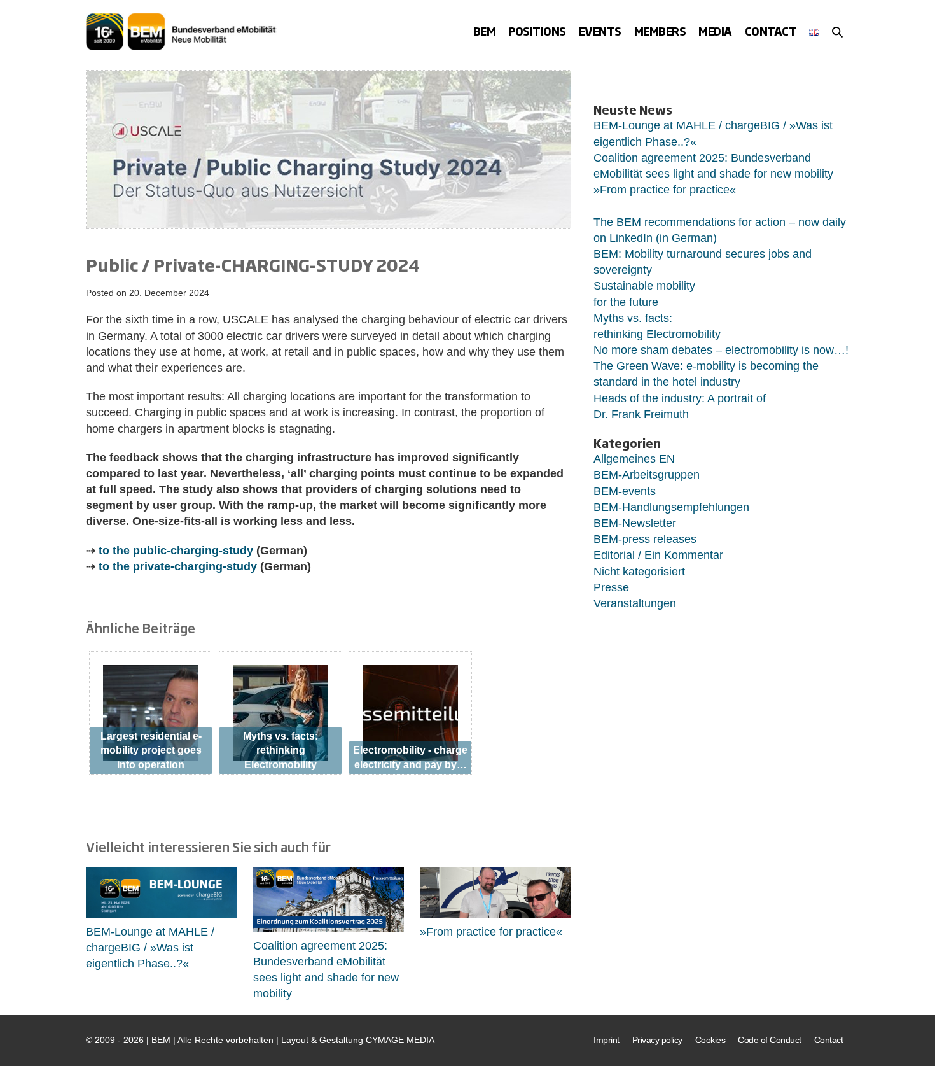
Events (600, 31)
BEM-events (624, 491)
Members (660, 31)
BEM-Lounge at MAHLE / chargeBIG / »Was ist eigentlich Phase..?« (150, 947)
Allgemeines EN (634, 458)
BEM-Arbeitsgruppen (646, 474)
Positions (537, 31)
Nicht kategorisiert (639, 571)
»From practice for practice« (491, 931)
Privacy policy (657, 1040)
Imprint (606, 1040)
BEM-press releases (644, 539)
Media (715, 31)
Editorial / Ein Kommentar (658, 555)
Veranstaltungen (634, 603)
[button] (837, 31)
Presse (611, 587)
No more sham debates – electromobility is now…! (720, 350)
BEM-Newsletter (634, 523)
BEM (484, 31)
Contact (771, 31)
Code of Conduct (769, 1040)
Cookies (710, 1040)
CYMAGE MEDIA (400, 1040)
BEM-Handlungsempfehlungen (671, 507)
